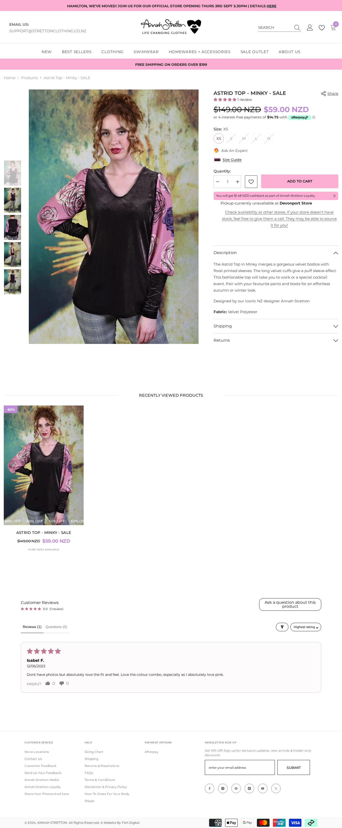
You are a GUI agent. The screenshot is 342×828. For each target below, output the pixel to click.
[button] (225, 99)
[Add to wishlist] (251, 181)
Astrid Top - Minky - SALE (43, 532)
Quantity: (222, 171)
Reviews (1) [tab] (32, 627)
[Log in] (310, 28)
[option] (114, 216)
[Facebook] (209, 788)
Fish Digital (130, 822)
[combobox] (274, 28)
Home (9, 77)
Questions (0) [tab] (56, 627)
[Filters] (282, 627)
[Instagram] (223, 788)
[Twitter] (276, 788)
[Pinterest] (236, 788)
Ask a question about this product (290, 604)
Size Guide (232, 159)
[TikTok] (249, 788)
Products (29, 77)
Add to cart (299, 181)
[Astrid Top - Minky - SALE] (44, 465)
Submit (294, 767)
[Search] (279, 28)
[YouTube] (262, 788)
